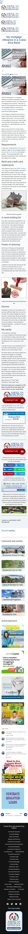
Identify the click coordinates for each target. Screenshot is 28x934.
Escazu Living (8, 884)
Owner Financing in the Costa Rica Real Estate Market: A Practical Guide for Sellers (15, 738)
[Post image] (3, 732)
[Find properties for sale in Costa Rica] (14, 509)
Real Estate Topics (14, 866)
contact (9, 369)
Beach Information (14, 836)
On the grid (21, 889)
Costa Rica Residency (14, 869)
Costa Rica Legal (14, 856)
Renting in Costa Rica (14, 894)
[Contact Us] (14, 448)
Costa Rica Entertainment (14, 849)
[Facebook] (8, 904)
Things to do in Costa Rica (14, 899)
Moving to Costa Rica (9, 889)
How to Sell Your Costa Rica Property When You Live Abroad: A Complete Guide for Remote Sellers (16, 746)
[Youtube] (16, 904)
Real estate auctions (14, 891)
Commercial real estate (14, 831)
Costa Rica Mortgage (14, 861)
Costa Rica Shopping (14, 874)
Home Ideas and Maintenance (14, 886)
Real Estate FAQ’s (18, 884)
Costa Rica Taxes (13, 876)
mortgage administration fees (10, 109)
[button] (9, 465)
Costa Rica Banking (14, 834)
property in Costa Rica (11, 152)
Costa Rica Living (14, 859)
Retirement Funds (14, 896)
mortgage (5, 335)
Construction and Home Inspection (14, 844)
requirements (22, 148)
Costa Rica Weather (14, 881)
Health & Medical (19, 851)
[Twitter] (12, 904)
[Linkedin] (20, 904)
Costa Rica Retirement (14, 871)
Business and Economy (14, 839)
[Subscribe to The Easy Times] (14, 487)
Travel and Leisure (14, 879)
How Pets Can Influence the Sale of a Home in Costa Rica (16, 732)
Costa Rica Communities (14, 841)
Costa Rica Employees (14, 846)
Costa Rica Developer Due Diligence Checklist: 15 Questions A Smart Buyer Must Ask (16, 753)
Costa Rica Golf (8, 851)
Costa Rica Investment (14, 854)
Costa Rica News (14, 864)
